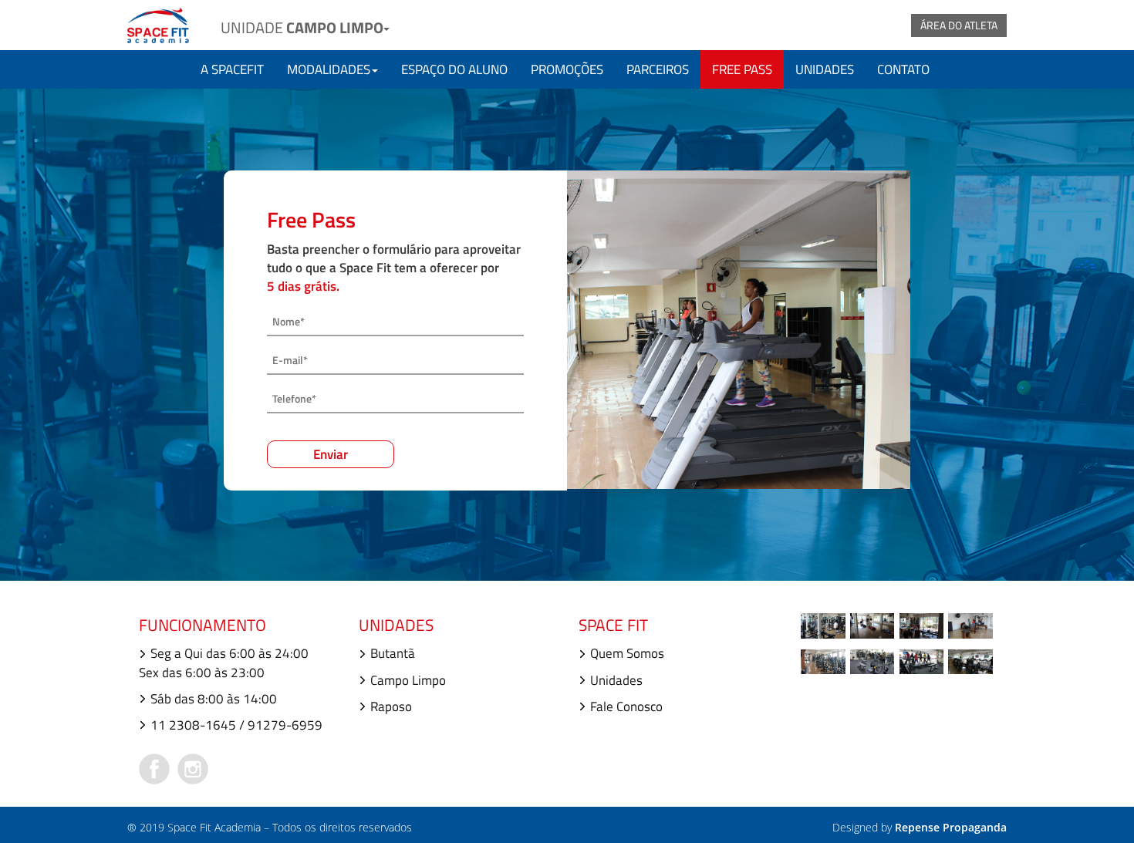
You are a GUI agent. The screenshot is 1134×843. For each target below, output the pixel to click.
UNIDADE (302, 27)
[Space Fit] (158, 23)
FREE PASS (742, 69)
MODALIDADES (328, 69)
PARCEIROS (657, 69)
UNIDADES (824, 69)
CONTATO (903, 69)
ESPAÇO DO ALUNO (454, 69)
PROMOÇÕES (567, 69)
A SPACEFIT (232, 69)
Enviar (330, 454)
